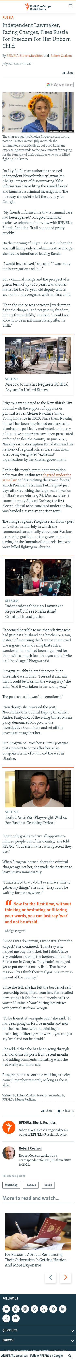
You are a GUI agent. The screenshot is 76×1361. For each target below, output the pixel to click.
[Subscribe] (15, 1318)
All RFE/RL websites (14, 1356)
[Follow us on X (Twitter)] (44, 1309)
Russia (7, 18)
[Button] (68, 73)
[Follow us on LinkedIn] (62, 1309)
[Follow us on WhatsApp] (6, 1318)
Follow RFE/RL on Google (46, 1356)
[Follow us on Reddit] (15, 1309)
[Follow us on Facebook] (53, 1309)
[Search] (70, 1356)
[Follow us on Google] (34, 1309)
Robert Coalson (61, 56)
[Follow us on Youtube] (6, 1309)
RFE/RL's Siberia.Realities (24, 56)
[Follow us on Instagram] (25, 1309)
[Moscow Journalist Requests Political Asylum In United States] (38, 355)
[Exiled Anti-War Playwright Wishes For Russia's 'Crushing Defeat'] (38, 788)
